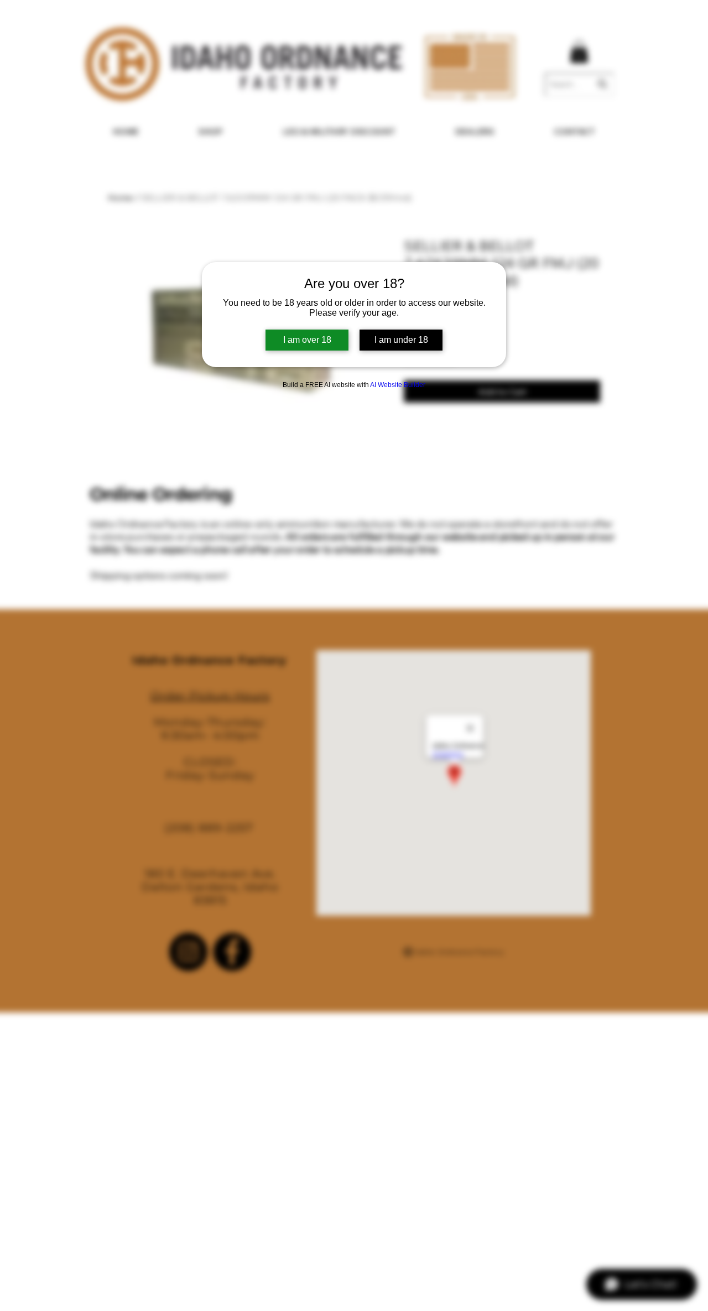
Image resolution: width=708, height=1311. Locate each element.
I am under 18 (401, 339)
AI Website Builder (397, 385)
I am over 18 (307, 339)
